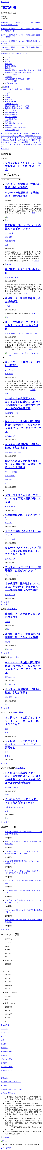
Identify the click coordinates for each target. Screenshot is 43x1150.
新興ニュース (10, 436)
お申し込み (15, 53)
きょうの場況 (10, 476)
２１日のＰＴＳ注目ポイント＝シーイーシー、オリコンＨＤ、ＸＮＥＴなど (23, 720)
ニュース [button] (8, 144)
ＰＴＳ (7, 733)
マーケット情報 (11, 117)
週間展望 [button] (26, 133)
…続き (32, 213)
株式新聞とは (6, 53)
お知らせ (4, 89)
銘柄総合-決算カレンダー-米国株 (19, 72)
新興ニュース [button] (30, 142)
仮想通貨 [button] (28, 144)
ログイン (23, 53)
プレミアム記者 (11, 110)
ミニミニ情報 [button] (11, 138)
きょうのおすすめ (11, 277)
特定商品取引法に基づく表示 (16, 127)
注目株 (7, 97)
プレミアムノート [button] (18, 144)
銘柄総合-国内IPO (11, 70)
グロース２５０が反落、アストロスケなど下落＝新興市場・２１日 (23, 498)
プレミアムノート (11, 575)
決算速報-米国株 (24, 79)
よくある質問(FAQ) (12, 130)
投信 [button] (26, 136)
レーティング (10, 370)
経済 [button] (34, 138)
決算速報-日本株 (11, 79)
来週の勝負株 (10, 241)
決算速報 (4, 1063)
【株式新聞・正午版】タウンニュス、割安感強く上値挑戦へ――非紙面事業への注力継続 (22, 586)
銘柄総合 (4, 1055)
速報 (6, 95)
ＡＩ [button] (18, 138)
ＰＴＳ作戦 (9, 374)
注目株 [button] (22, 140)
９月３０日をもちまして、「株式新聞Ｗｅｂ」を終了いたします (23, 166)
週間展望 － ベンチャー (14, 452)
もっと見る (5, 2)
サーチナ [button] (23, 138)
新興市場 (8, 99)
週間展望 (8, 237)
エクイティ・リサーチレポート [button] (12, 136)
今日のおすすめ (11, 119)
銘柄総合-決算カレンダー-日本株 (17, 106)
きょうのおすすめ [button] (13, 140)
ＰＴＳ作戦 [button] (20, 142)
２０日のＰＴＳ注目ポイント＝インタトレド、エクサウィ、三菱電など (23, 744)
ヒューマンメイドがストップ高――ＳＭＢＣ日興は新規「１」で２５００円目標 (23, 551)
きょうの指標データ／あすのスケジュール (21, 333)
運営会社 (8, 121)
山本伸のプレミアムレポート (16, 807)
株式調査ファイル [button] (16, 133)
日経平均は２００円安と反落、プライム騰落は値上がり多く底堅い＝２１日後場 (23, 464)
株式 (6, 483)
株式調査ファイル (11, 413)
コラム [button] (30, 138)
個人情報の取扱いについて (15, 123)
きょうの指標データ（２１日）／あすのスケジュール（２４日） (23, 325)
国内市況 (8, 479)
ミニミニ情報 (10, 539)
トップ (7, 93)
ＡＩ (6, 245)
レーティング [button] (35, 133)
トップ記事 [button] (5, 133)
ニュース (8, 523)
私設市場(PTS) (10, 102)
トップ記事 (9, 233)
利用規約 (8, 125)
